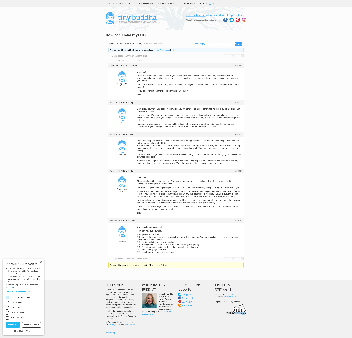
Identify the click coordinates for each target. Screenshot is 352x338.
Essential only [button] (31, 325)
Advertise (173, 3)
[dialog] (23, 297)
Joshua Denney (230, 296)
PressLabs (229, 294)
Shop (201, 3)
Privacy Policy (114, 324)
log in (158, 265)
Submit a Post (189, 3)
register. (168, 265)
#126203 (238, 134)
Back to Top (110, 332)
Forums (160, 3)
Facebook (188, 298)
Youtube (187, 302)
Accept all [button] (13, 325)
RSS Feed (187, 305)
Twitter (186, 294)
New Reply (200, 44)
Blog (118, 3)
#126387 (238, 221)
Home (109, 3)
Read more (10, 287)
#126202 (238, 102)
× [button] (41, 262)
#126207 (238, 171)
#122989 (238, 65)
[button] (23, 291)
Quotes (129, 3)
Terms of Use (129, 324)
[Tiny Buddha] (131, 23)
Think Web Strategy (230, 309)
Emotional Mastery (133, 44)
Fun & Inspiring (144, 3)
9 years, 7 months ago (161, 50)
